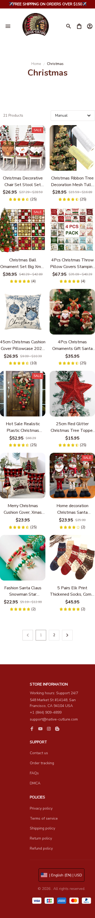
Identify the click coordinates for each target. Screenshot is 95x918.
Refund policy (41, 848)
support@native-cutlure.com (54, 719)
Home (36, 63)
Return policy (41, 838)
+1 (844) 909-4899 (45, 712)
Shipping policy (42, 828)
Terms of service (44, 818)
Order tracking (42, 763)
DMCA (35, 783)
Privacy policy (41, 808)
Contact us (39, 753)
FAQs (34, 773)
